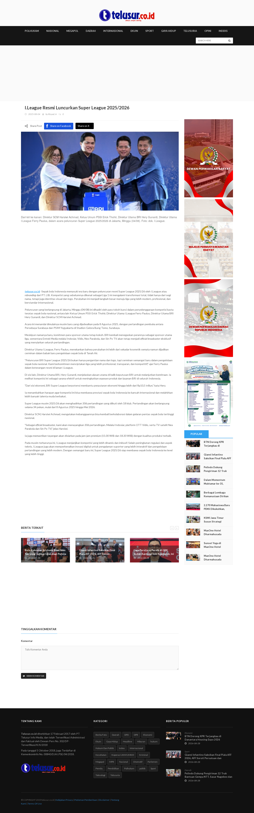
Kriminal (143, 754)
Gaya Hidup (112, 741)
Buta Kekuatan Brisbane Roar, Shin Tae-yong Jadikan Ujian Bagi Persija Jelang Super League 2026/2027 (45, 554)
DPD (126, 734)
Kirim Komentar (35, 676)
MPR (111, 761)
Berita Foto (101, 734)
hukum (153, 741)
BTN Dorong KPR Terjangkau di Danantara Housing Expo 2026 (203, 738)
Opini (207, 30)
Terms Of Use (35, 803)
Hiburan (141, 741)
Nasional (123, 761)
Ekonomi (147, 734)
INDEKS (223, 30)
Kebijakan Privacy (64, 799)
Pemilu (99, 768)
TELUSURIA (190, 30)
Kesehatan (101, 754)
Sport (153, 768)
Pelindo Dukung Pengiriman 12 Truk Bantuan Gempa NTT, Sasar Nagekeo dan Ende (208, 777)
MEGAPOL (72, 30)
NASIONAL (52, 30)
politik (142, 768)
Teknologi (100, 775)
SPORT (149, 30)
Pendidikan (113, 768)
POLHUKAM (32, 30)
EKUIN (134, 30)
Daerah (115, 734)
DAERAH (91, 30)
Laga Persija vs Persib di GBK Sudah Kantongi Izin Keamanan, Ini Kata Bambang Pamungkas (154, 554)
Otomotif (137, 761)
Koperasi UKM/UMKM (123, 754)
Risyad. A (52, 114)
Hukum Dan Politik (105, 748)
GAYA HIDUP (168, 30)
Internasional (136, 748)
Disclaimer (104, 799)
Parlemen (152, 761)
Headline (127, 741)
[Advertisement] (127, 73)
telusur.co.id (32, 291)
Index (122, 748)
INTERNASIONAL (113, 30)
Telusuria (115, 775)
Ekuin (98, 741)
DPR (136, 734)
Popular (196, 433)
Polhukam (129, 768)
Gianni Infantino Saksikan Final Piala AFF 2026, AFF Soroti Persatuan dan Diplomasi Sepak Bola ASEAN (208, 758)
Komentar (27, 640)
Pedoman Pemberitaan (85, 799)
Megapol (100, 761)
